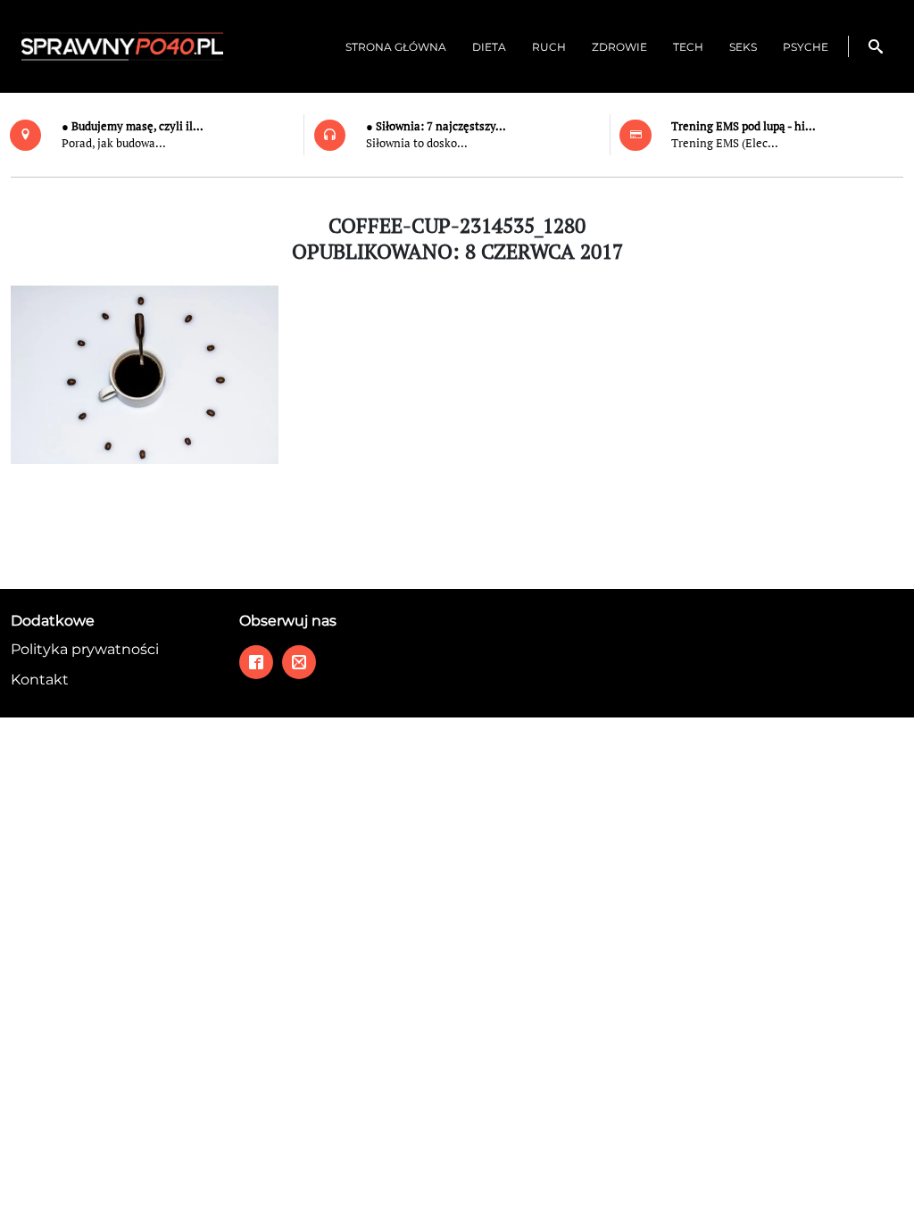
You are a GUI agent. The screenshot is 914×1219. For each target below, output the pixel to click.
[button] (875, 46)
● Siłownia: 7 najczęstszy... (436, 126)
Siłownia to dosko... (417, 143)
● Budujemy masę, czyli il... (133, 126)
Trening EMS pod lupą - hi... (743, 126)
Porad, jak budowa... (114, 143)
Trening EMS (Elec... (724, 143)
